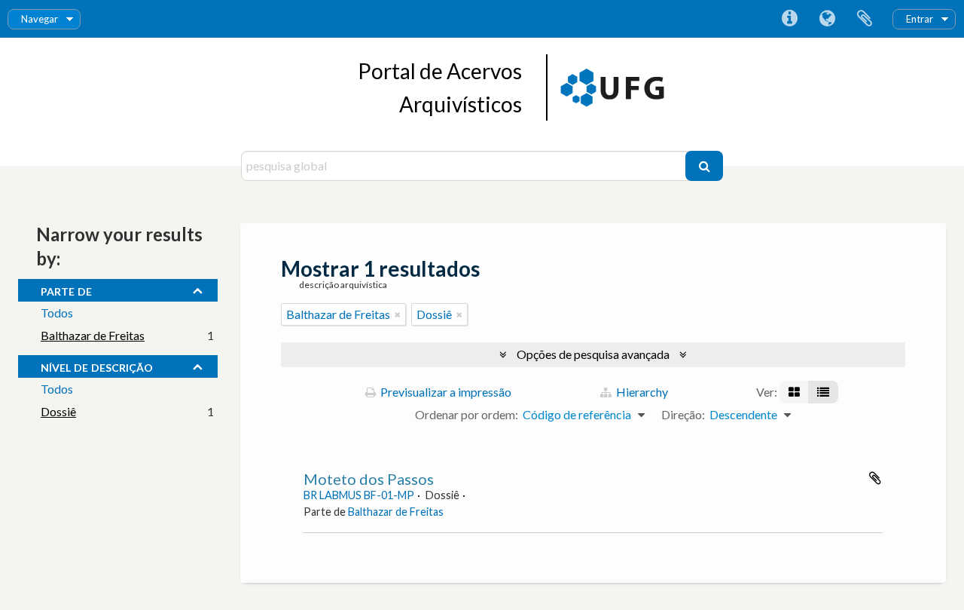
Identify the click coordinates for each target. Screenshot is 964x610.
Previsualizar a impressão (444, 392)
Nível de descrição (97, 366)
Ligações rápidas (789, 19)
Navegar (39, 19)
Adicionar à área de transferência (875, 478)
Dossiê (58, 411)
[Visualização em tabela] (823, 392)
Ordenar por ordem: (466, 414)
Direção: (683, 414)
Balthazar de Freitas (93, 335)
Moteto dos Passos (369, 479)
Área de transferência (864, 19)
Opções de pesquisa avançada (593, 354)
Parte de (66, 289)
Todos (57, 312)
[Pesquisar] (704, 166)
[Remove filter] (398, 314)
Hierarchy (641, 392)
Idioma (827, 19)
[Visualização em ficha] (794, 392)
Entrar (919, 19)
